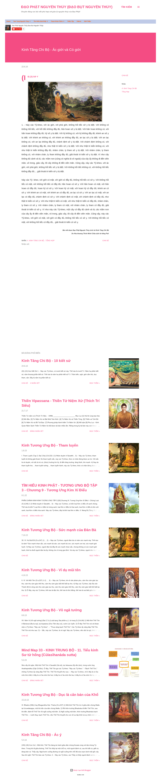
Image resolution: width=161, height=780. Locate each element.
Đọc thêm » (95, 383)
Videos (79, 21)
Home (8, 21)
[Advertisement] (61, 322)
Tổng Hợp (125, 92)
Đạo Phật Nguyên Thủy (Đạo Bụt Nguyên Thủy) (66, 7)
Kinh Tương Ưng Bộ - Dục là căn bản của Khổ (60, 695)
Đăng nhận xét (36, 431)
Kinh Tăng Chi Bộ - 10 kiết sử (46, 361)
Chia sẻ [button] (125, 75)
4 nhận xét (35, 383)
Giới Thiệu (87, 21)
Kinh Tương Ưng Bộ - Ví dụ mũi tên (51, 570)
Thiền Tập (70, 21)
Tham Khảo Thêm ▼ (57, 21)
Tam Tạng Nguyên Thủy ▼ (22, 21)
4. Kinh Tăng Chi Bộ (129, 88)
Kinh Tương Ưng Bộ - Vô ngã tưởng (52, 610)
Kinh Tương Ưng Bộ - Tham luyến (50, 445)
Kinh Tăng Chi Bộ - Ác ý (42, 735)
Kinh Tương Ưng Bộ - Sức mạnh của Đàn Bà (59, 530)
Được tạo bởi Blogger (82, 770)
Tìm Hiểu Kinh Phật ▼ (41, 21)
